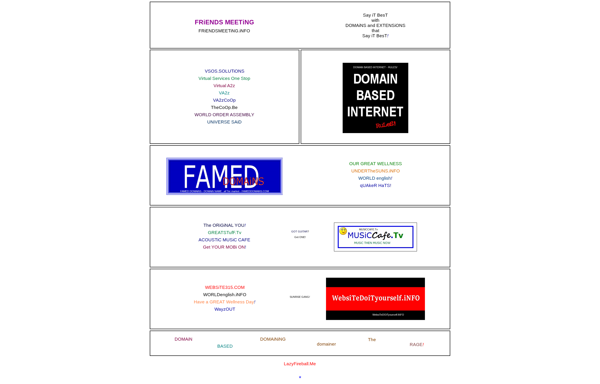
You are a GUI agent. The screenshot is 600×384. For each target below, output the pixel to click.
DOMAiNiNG (273, 339)
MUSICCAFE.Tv (368, 229)
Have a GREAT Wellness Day (224, 301)
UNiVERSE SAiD (224, 121)
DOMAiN (183, 339)
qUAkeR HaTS (375, 185)
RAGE (416, 344)
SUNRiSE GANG (299, 296)
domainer (326, 344)
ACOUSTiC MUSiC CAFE (224, 239)
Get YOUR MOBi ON (224, 247)
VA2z (224, 92)
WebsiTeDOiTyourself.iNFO (388, 314)
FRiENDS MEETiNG (224, 22)
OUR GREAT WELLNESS (375, 163)
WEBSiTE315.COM (225, 287)
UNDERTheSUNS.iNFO (375, 170)
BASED (225, 346)
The (372, 339)
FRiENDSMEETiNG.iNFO (224, 30)
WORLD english (374, 178)
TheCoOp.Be (224, 107)
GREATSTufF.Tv (224, 232)
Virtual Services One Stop (224, 78)
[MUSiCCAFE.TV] (375, 227)
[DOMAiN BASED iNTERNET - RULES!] (375, 64)
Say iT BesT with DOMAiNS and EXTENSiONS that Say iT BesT (375, 25)
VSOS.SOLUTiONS (224, 71)
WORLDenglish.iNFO (224, 294)
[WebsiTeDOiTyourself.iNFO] (375, 278)
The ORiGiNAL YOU (223, 225)
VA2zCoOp (224, 100)
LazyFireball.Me (300, 363)
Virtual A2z (224, 85)
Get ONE (299, 237)
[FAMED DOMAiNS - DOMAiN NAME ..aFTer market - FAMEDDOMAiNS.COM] (224, 158)
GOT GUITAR (299, 231)
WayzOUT (224, 309)
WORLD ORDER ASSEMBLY (224, 114)
